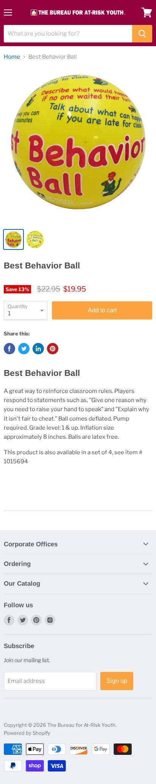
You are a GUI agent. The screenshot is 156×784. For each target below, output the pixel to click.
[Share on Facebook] (9, 348)
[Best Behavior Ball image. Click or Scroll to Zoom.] (78, 146)
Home (12, 57)
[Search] (142, 33)
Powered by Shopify (27, 733)
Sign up (116, 681)
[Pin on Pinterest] (52, 348)
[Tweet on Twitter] (24, 348)
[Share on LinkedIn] (38, 348)
